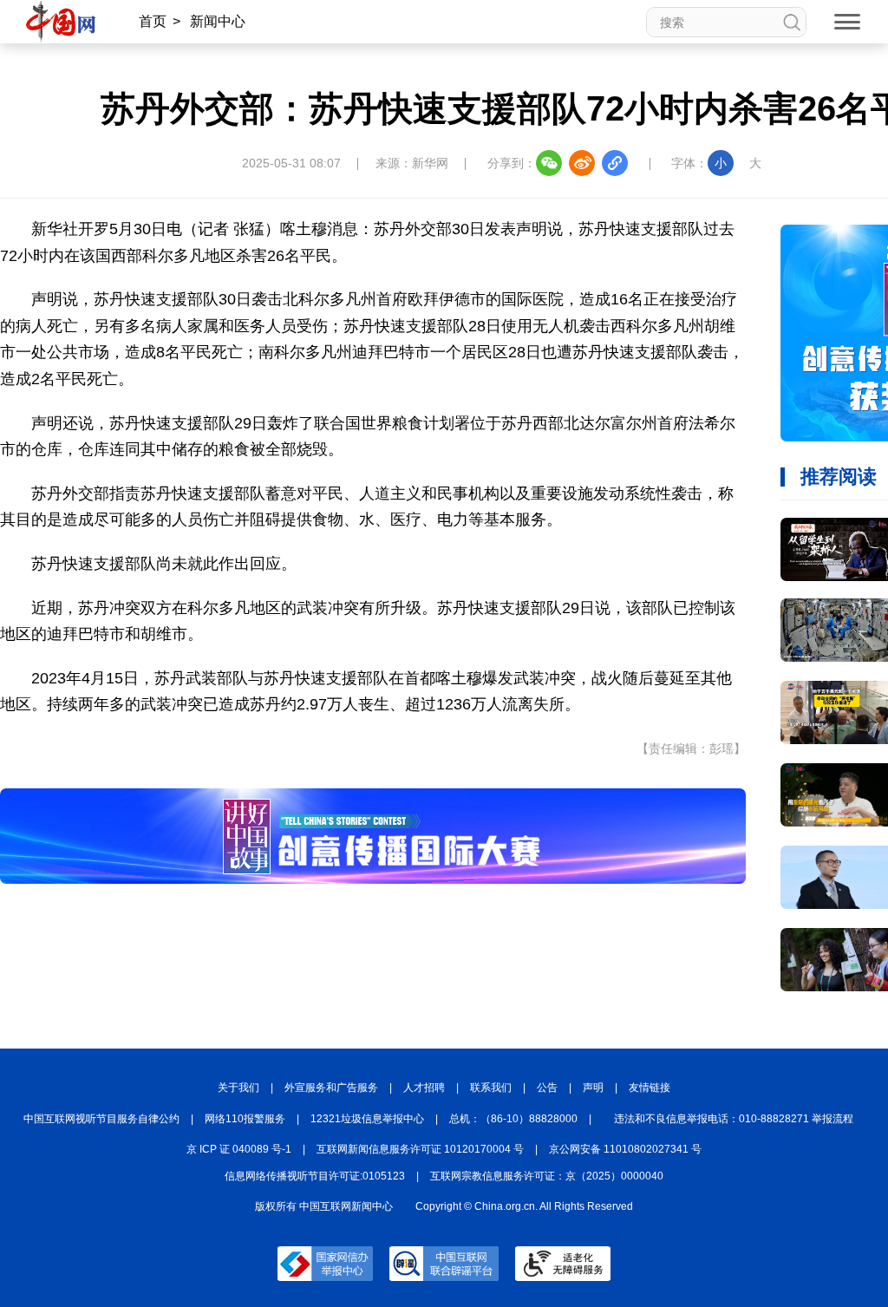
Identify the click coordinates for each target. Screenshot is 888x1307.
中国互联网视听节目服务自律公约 (101, 1119)
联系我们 (491, 1088)
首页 (152, 21)
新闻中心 (217, 21)
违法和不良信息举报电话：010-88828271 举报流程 (733, 1119)
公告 (547, 1088)
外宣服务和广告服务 (331, 1088)
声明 (593, 1088)
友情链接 (649, 1088)
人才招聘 (424, 1088)
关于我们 (238, 1088)
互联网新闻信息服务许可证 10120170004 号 (420, 1149)
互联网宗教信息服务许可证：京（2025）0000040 (546, 1176)
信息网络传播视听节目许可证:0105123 (315, 1176)
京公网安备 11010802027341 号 (625, 1149)
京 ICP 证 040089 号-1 (238, 1149)
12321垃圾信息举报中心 (367, 1119)
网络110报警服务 (245, 1119)
